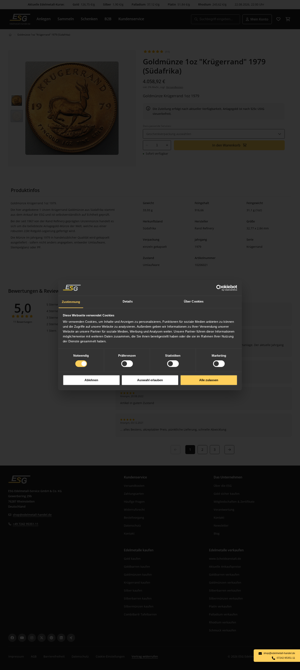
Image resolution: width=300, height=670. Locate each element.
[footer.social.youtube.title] (22, 638)
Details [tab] (128, 301)
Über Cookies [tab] (193, 301)
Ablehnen (91, 380)
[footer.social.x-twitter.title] (42, 638)
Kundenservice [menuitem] (131, 18)
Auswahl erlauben (150, 380)
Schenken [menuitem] (89, 18)
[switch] (127, 364)
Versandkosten (174, 87)
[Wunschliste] (278, 19)
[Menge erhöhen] (167, 145)
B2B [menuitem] (107, 18)
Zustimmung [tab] (71, 302)
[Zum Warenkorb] (288, 19)
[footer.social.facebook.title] (12, 638)
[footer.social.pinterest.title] (51, 638)
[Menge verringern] (146, 145)
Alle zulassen (208, 380)
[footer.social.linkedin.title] (61, 638)
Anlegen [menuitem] (44, 18)
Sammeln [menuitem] (66, 18)
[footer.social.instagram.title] (32, 638)
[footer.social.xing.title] (71, 638)
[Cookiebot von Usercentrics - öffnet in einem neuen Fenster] (219, 288)
